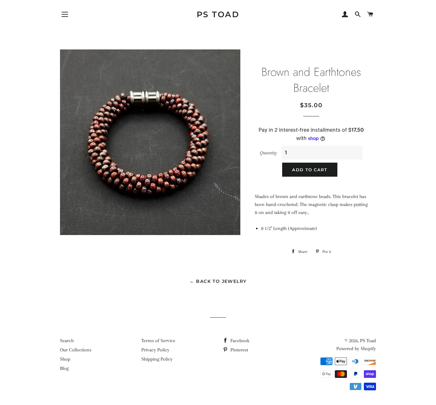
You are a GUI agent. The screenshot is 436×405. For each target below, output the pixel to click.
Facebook (239, 340)
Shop (65, 359)
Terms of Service (158, 340)
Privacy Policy (155, 350)
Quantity (268, 153)
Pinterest (238, 350)
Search (67, 340)
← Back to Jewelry (218, 281)
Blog (64, 368)
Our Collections (75, 350)
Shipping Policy (157, 359)
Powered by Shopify (356, 348)
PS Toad (218, 14)
